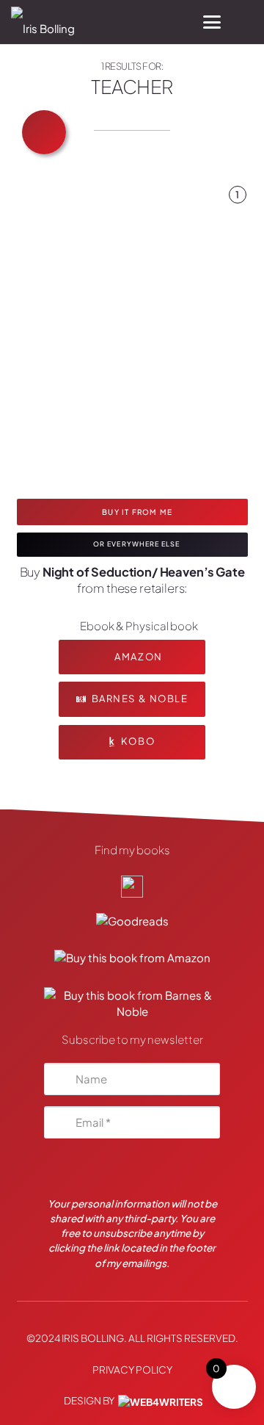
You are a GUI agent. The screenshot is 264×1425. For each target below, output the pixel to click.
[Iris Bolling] (43, 22)
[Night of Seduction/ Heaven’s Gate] (126, 338)
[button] (212, 22)
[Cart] (246, 22)
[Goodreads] (132, 922)
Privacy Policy (132, 1369)
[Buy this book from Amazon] (132, 960)
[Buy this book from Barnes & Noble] (132, 996)
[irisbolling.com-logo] (132, 885)
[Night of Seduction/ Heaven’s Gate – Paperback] (239, 242)
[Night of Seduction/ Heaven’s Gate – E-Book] (239, 220)
